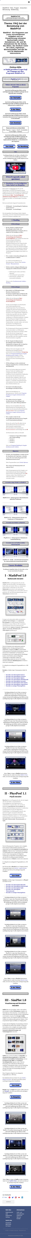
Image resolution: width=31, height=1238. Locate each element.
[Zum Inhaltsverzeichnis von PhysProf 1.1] (15, 875)
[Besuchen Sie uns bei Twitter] (12, 1197)
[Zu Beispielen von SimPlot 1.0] (15, 1097)
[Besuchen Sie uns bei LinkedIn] (21, 1197)
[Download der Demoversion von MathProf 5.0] (15, 97)
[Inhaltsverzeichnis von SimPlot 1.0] (15, 1085)
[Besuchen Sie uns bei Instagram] (15, 1197)
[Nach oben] (26, 1235)
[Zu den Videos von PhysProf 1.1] (15, 785)
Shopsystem (10, 1235)
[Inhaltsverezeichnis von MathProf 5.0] (9, 146)
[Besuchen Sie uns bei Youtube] (18, 1197)
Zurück (8, 1201)
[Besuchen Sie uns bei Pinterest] (8, 1197)
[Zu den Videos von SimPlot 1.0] (15, 1186)
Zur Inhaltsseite (7, 1195)
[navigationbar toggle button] (29, 2)
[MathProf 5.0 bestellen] (23, 146)
